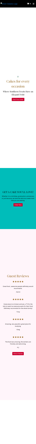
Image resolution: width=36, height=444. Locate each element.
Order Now (18, 205)
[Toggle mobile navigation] (33, 4)
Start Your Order (18, 99)
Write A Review (18, 354)
